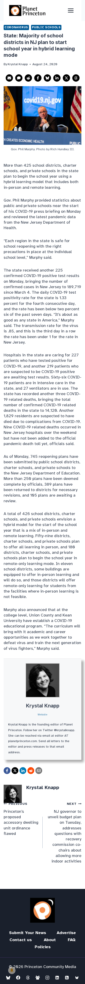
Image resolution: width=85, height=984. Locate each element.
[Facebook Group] (38, 978)
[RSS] (67, 978)
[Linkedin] (57, 978)
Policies (43, 946)
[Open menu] (70, 10)
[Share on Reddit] (28, 78)
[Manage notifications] (11, 970)
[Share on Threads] (76, 78)
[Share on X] (66, 78)
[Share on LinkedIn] (57, 78)
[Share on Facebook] (37, 78)
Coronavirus (16, 27)
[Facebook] (18, 978)
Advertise (66, 932)
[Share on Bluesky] (47, 78)
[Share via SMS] (18, 78)
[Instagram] (47, 978)
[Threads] (28, 978)
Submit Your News (27, 932)
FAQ (71, 939)
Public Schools (46, 27)
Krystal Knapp (42, 706)
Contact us (21, 939)
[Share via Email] (9, 78)
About (50, 939)
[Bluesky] (8, 978)
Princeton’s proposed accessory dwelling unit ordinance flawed (21, 819)
